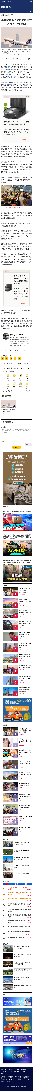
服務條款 (16, 1069)
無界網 (8, 1081)
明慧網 (29, 1079)
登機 (8, 67)
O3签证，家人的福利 (24, 828)
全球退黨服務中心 (20, 1079)
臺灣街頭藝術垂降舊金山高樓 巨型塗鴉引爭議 (25, 678)
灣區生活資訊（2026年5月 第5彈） (25, 817)
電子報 (10, 1071)
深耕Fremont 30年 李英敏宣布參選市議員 (25, 796)
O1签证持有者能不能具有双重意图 (24, 784)
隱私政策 (23, 1069)
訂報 (28, 1071)
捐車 (24, 1071)
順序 (14, 77)
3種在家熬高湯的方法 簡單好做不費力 (18, 368)
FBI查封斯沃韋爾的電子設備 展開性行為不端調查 (25, 634)
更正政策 (10, 1069)
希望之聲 (11, 1079)
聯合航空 (7, 74)
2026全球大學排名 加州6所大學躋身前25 (25, 774)
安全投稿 (3, 1071)
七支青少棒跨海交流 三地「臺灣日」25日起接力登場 (25, 590)
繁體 (31, 1)
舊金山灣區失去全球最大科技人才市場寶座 (25, 601)
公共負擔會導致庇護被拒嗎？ (22, 873)
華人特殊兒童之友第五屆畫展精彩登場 (25, 666)
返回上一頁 (16, 447)
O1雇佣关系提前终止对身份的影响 (24, 806)
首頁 (2, 15)
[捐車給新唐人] (17, 504)
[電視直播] (17, 1062)
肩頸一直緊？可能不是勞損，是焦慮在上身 (25, 763)
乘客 (8, 69)
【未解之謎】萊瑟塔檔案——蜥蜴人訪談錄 (25, 752)
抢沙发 (28, 391)
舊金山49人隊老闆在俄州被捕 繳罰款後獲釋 (25, 645)
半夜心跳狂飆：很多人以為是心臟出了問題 (25, 741)
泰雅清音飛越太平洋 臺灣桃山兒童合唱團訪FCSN (25, 612)
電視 (2, 1073)
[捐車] (17, 722)
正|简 (28, 59)
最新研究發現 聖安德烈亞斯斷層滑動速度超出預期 (25, 689)
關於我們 (3, 1069)
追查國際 (10, 1077)
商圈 (15, 1071)
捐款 (19, 1071)
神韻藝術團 (26, 1077)
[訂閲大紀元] (17, 1005)
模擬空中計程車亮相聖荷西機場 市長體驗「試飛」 (25, 623)
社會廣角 (7, 15)
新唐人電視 (18, 1077)
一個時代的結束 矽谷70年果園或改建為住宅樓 (25, 656)
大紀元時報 (4, 1079)
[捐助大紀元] (17, 1043)
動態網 (2, 1081)
